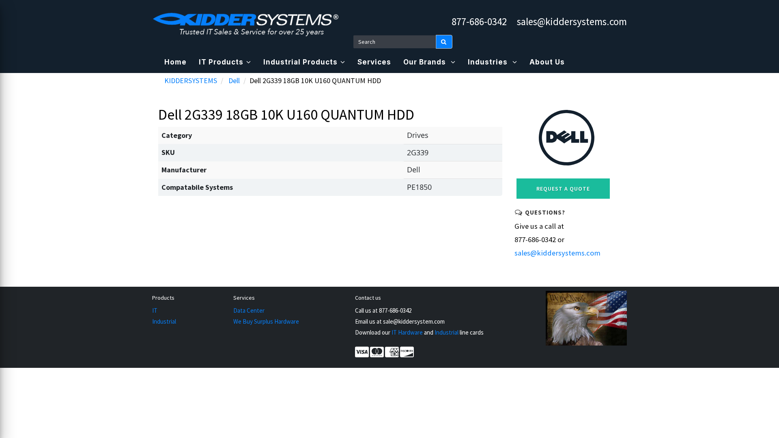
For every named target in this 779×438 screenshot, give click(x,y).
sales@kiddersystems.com (572, 21)
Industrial (164, 321)
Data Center (249, 310)
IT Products (221, 62)
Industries (489, 62)
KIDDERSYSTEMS (190, 80)
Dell (234, 80)
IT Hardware (407, 332)
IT (154, 310)
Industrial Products (300, 62)
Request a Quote (563, 188)
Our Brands (425, 62)
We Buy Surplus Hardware (266, 321)
